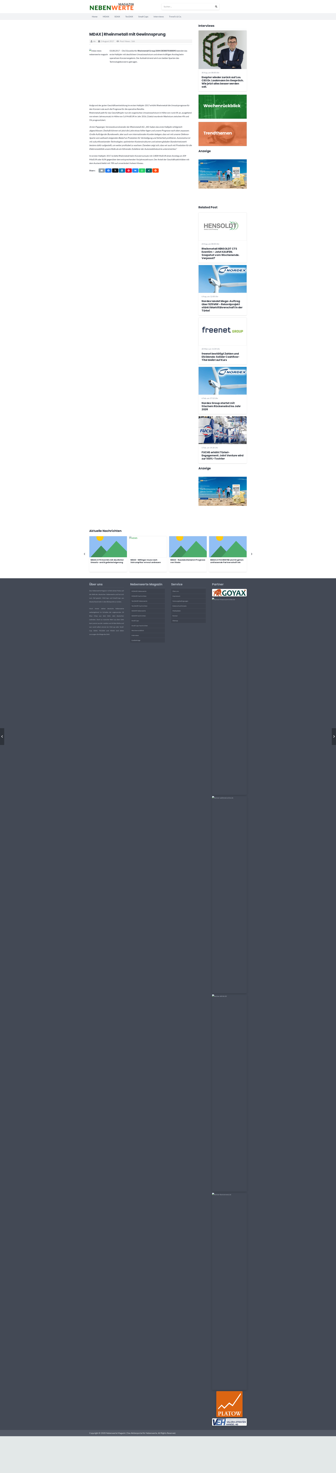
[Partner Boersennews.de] (229, 1291)
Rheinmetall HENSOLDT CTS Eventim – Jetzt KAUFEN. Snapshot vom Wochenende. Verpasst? (220, 253)
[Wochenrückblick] (223, 107)
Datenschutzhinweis (179, 606)
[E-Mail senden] (102, 170)
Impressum (176, 596)
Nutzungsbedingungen (180, 601)
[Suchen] (216, 6)
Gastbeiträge (136, 640)
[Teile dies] (108, 170)
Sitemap (175, 621)
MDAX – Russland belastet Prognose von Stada (187, 561)
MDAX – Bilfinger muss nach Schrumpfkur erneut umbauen (145, 561)
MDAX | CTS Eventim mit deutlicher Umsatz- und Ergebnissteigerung (107, 561)
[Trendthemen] (223, 134)
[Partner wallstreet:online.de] (229, 894)
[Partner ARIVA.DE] (229, 1092)
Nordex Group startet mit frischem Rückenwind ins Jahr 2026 (221, 406)
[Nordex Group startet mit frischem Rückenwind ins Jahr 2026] (223, 381)
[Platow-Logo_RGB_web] (229, 1404)
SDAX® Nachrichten (139, 616)
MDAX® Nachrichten (139, 596)
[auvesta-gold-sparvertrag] (222, 174)
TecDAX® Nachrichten (139, 606)
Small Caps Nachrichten (140, 626)
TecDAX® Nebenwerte (139, 601)
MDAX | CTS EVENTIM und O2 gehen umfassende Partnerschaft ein (226, 561)
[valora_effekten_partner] (229, 1422)
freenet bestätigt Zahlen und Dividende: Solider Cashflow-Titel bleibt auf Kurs (221, 357)
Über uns (175, 591)
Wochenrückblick (138, 630)
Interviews (135, 635)
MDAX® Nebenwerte (139, 591)
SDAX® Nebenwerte (139, 611)
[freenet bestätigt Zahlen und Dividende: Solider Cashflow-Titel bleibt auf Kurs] (223, 331)
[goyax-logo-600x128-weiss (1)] (229, 592)
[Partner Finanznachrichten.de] (229, 696)
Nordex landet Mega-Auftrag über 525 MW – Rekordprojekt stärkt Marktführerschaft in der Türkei (222, 305)
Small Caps (135, 621)
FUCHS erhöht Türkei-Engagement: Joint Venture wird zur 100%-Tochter (222, 455)
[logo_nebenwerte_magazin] (111, 7)
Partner (175, 616)
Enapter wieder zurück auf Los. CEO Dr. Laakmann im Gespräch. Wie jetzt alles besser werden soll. (222, 82)
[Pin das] (128, 170)
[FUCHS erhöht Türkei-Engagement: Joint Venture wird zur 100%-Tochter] (223, 430)
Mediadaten (176, 611)
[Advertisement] (140, 91)
